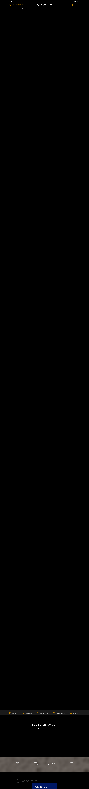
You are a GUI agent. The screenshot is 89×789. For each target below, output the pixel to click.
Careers (78, 1)
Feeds (10, 8)
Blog (58, 8)
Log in (76, 4)
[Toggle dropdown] (12, 8)
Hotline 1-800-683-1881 (18, 4)
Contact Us (67, 8)
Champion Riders (48, 8)
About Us (78, 8)
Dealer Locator (36, 8)
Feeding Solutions (23, 8)
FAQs (75, 1)
